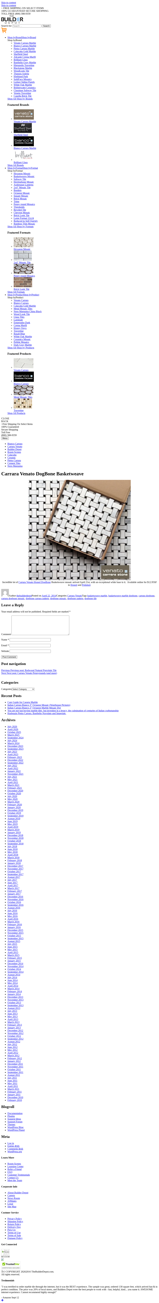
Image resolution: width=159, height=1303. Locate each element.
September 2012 (15, 1039)
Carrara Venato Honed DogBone (34, 582)
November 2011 (15, 1066)
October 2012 (14, 1036)
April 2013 (12, 1019)
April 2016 (12, 919)
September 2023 (15, 749)
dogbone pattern (75, 598)
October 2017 (14, 871)
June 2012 (12, 1047)
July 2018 (12, 846)
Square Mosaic (21, 196)
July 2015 (12, 944)
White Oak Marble (23, 84)
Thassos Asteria (21, 73)
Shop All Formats (16, 292)
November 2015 (15, 933)
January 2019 (14, 832)
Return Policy (14, 1224)
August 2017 (13, 877)
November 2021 (15, 774)
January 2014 (14, 994)
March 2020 (13, 802)
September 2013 (15, 1005)
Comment (6, 634)
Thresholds (19, 207)
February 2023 (14, 757)
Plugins (11, 1116)
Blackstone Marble (23, 68)
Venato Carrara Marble (25, 43)
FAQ (9, 1172)
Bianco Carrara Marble (25, 45)
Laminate (18, 319)
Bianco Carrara (21, 303)
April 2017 (12, 885)
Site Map (11, 1206)
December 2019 (15, 810)
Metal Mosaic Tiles (23, 308)
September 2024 (15, 737)
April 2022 (12, 768)
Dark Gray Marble (23, 345)
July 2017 (12, 880)
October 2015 (14, 935)
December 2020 (15, 790)
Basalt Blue (19, 333)
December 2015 (15, 930)
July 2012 (12, 1044)
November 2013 (15, 999)
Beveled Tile (20, 209)
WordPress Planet (16, 1130)
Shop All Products (16, 413)
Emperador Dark (22, 322)
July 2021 (12, 776)
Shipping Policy (15, 1221)
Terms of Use (14, 1232)
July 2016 (12, 910)
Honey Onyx (20, 328)
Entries (13, 1146)
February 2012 (14, 1058)
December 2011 (15, 1064)
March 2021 (13, 785)
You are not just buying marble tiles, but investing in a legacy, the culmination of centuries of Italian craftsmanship (63, 710)
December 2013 (15, 997)
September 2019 (15, 815)
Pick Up (11, 1229)
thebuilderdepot (24, 595)
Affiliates (11, 1201)
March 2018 (13, 857)
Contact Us (12, 1177)
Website (5, 651)
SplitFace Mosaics (23, 79)
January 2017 (14, 894)
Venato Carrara (21, 300)
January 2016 (14, 927)
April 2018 (12, 854)
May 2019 (12, 824)
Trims (16, 201)
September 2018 (15, 843)
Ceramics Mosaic (22, 339)
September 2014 (15, 972)
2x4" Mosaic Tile (22, 187)
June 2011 (12, 1080)
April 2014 (12, 986)
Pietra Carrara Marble (24, 48)
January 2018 (14, 863)
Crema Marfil (20, 325)
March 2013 (13, 1022)
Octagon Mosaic (22, 193)
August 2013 (13, 1008)
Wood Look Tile (22, 314)
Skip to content (8, 2)
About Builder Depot (17, 1192)
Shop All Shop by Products (20, 347)
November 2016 (15, 899)
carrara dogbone (146, 595)
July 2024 (12, 740)
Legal (10, 1203)
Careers (11, 1195)
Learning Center (15, 1166)
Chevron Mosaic (22, 212)
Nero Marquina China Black (28, 311)
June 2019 (12, 821)
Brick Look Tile (21, 215)
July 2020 (12, 796)
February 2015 (14, 958)
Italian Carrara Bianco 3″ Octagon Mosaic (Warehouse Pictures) (38, 705)
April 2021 (12, 782)
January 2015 (14, 960)
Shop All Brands (15, 165)
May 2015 (12, 949)
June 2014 (12, 980)
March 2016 (13, 921)
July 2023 (12, 751)
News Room (13, 1198)
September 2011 (15, 1072)
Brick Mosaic (20, 198)
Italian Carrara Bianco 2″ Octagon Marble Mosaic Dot (34, 707)
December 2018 (15, 835)
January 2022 (14, 771)
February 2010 (14, 1100)
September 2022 (15, 762)
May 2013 (12, 1016)
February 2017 (14, 891)
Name (5, 639)
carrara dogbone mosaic (13, 598)
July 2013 (12, 1011)
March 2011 (13, 1089)
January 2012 (14, 1061)
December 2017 (15, 866)
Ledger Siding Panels (24, 82)
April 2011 (12, 1086)
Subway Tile (20, 179)
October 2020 (14, 793)
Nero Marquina (15, 466)
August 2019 (13, 818)
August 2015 (13, 941)
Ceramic (11, 457)
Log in (10, 1143)
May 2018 (12, 852)
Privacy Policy (14, 1218)
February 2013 (14, 1025)
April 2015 (12, 952)
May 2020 (12, 799)
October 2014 (14, 969)
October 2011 (14, 1069)
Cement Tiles (13, 463)
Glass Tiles (19, 317)
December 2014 (15, 963)
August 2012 (13, 1041)
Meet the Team (14, 1180)
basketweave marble (97, 595)
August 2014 (13, 974)
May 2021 (12, 779)
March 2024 (13, 743)
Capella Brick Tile (23, 96)
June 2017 (12, 882)
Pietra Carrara (14, 460)
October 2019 (14, 813)
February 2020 (14, 804)
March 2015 (13, 955)
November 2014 (15, 966)
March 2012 (13, 1055)
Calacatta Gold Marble (25, 51)
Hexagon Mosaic (22, 173)
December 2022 (15, 760)
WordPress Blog (15, 1127)
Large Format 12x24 (24, 218)
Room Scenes (14, 452)
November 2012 (15, 1033)
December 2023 (15, 746)
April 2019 (12, 827)
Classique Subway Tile (25, 90)
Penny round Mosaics (24, 204)
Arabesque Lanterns (23, 184)
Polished (86, 585)
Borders (17, 190)
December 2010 (15, 1097)
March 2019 (13, 829)
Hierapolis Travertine (24, 65)
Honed (73, 585)
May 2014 (12, 983)
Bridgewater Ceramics (25, 87)
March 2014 (13, 988)
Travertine (19, 331)
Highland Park (21, 76)
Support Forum (14, 1121)
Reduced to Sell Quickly (26, 221)
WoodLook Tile (21, 71)
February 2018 (14, 860)
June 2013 (12, 1013)
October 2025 (14, 732)
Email (5, 645)
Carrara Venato (14, 446)
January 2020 (14, 807)
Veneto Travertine (22, 93)
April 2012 (12, 1052)
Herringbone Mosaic (24, 182)
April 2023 (12, 754)
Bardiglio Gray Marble (25, 62)
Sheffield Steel (21, 54)
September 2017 (15, 874)
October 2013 (14, 1002)
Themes (11, 1124)
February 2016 (14, 924)
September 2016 (15, 905)
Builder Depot (14, 449)
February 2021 (14, 788)
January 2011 (13, 1094)
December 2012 (15, 1030)
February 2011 (14, 1091)
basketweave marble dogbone (122, 595)
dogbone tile (90, 598)
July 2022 (12, 765)
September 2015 (15, 938)
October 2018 (14, 841)
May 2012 (12, 1050)
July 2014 (12, 977)
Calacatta (11, 455)
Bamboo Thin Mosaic (24, 223)
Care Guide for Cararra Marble (22, 702)
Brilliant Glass (21, 59)
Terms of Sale (14, 1235)
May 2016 (12, 916)
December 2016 (15, 896)
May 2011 (12, 1083)
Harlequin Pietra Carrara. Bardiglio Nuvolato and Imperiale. (36, 713)
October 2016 (14, 902)
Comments (15, 1148)
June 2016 (12, 913)
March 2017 (13, 888)
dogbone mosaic (58, 598)
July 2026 (12, 726)
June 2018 (12, 849)
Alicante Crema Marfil (25, 57)
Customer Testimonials (18, 1175)
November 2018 (15, 838)
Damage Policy (15, 1238)
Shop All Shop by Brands (20, 98)
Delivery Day (14, 1227)
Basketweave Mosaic (24, 176)
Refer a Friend (14, 1169)
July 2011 (12, 1078)
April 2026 (12, 729)
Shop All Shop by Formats (20, 226)
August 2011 (13, 1075)
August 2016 (13, 907)
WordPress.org (14, 1151)
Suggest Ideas (14, 1119)
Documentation (15, 1113)
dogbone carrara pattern (37, 598)
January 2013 (14, 1027)
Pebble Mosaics (21, 342)
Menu (4, 438)
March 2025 (13, 735)
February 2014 (14, 991)
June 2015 (12, 946)
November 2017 (15, 868)
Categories (6, 689)
